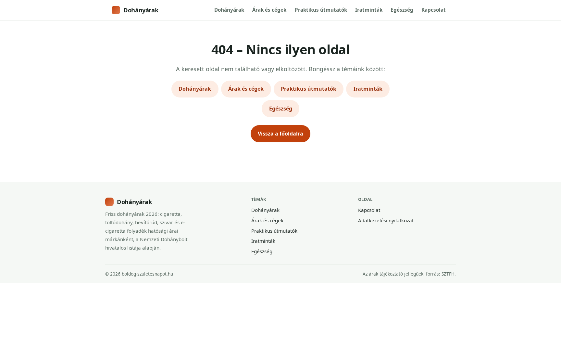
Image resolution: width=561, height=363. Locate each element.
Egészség (402, 9)
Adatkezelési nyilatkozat (386, 220)
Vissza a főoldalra (280, 133)
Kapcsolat (433, 9)
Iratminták (368, 9)
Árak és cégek (269, 9)
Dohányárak (140, 10)
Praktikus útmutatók (321, 9)
